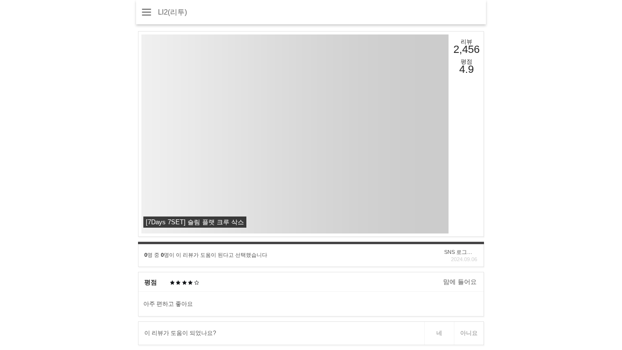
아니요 (469, 333)
